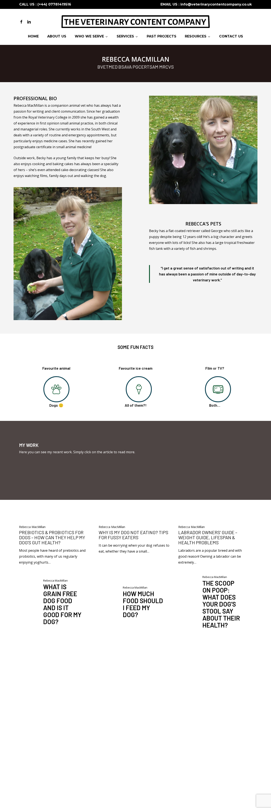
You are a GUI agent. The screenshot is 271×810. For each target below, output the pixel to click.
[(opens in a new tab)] (55, 518)
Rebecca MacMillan (32, 527)
